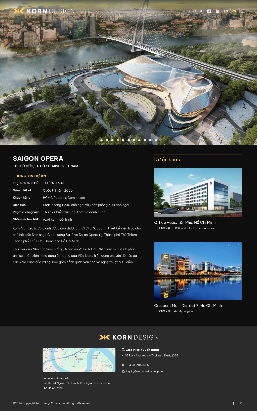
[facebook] (209, 11)
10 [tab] (150, 140)
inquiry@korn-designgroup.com (145, 371)
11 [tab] (156, 140)
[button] (243, 11)
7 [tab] (134, 140)
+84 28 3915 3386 (137, 365)
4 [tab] (118, 140)
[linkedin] (217, 11)
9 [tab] (145, 140)
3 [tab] (112, 140)
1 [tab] (102, 140)
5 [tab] (123, 140)
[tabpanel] (128, 72)
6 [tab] (129, 140)
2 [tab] (107, 140)
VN (234, 11)
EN (226, 11)
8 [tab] (140, 140)
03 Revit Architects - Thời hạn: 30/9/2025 (151, 355)
